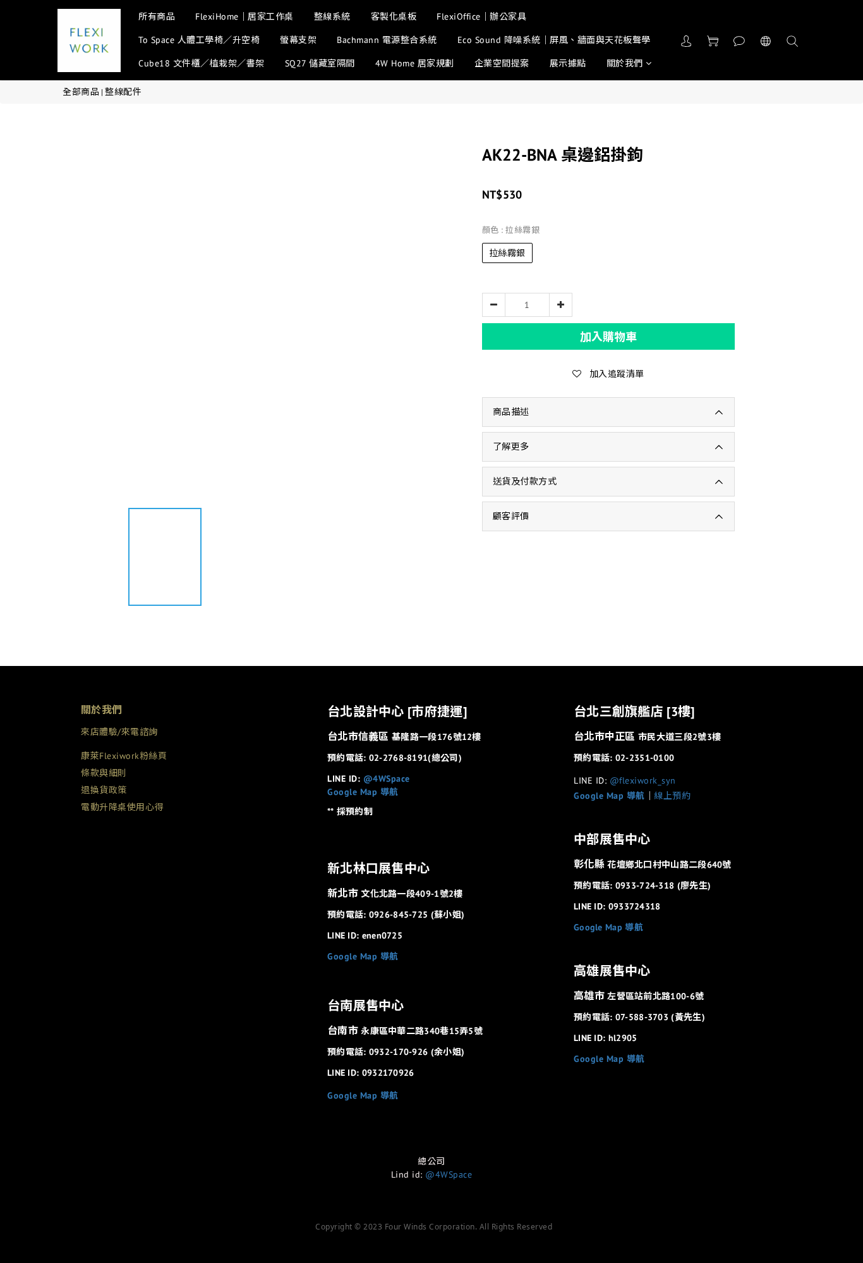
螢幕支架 (298, 40)
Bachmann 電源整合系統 (387, 40)
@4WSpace (386, 778)
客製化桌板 (394, 16)
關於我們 (625, 63)
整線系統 (332, 16)
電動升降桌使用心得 (122, 807)
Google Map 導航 (363, 792)
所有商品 (156, 16)
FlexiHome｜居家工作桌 (244, 16)
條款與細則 (104, 773)
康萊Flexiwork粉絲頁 (124, 755)
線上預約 (672, 795)
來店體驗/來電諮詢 (119, 731)
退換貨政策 (104, 790)
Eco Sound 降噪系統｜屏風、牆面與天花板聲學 (554, 40)
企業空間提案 (501, 63)
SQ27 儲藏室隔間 (320, 63)
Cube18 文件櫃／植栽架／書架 (201, 63)
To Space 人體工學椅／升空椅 (199, 40)
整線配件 (123, 91)
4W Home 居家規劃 (414, 63)
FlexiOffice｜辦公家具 (481, 16)
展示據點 (568, 63)
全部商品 (81, 91)
